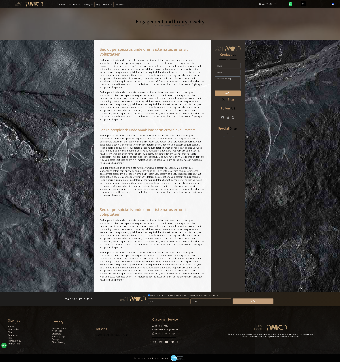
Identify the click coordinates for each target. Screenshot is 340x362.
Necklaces (57, 330)
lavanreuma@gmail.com (166, 329)
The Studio (13, 329)
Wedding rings (58, 336)
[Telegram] (172, 342)
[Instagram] (227, 117)
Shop (10, 332)
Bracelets (56, 333)
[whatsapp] (4, 346)
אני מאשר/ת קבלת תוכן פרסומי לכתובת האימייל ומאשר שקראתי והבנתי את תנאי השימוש (184, 295)
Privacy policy (14, 340)
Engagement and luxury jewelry (112, 334)
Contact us (13, 335)
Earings (55, 339)
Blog (10, 338)
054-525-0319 (267, 4)
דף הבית (158, 25)
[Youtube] (166, 342)
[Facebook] (222, 117)
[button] (74, 4)
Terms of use (14, 343)
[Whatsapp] (290, 4)
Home (11, 326)
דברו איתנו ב (164, 333)
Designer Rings (59, 328)
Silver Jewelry (58, 342)
